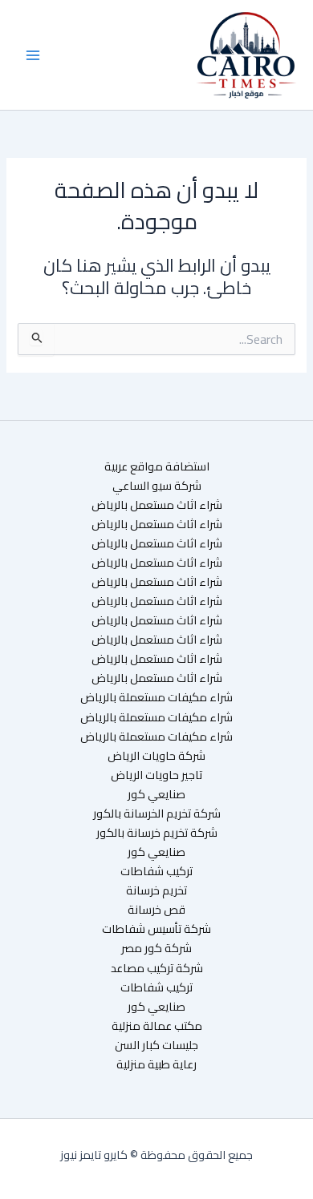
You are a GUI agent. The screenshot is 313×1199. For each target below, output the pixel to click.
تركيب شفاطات (156, 871)
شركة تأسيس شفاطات (156, 929)
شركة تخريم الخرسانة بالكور (157, 813)
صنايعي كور (156, 794)
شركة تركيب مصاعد (157, 968)
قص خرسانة (156, 909)
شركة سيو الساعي (156, 485)
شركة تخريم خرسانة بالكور (156, 832)
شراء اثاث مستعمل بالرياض (156, 505)
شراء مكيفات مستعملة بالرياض (156, 697)
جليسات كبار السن (156, 1045)
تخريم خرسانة (156, 890)
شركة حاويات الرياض (156, 755)
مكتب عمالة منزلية (157, 1026)
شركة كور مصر (156, 948)
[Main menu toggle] (33, 55)
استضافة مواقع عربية (156, 466)
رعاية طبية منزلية (156, 1064)
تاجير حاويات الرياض (156, 775)
